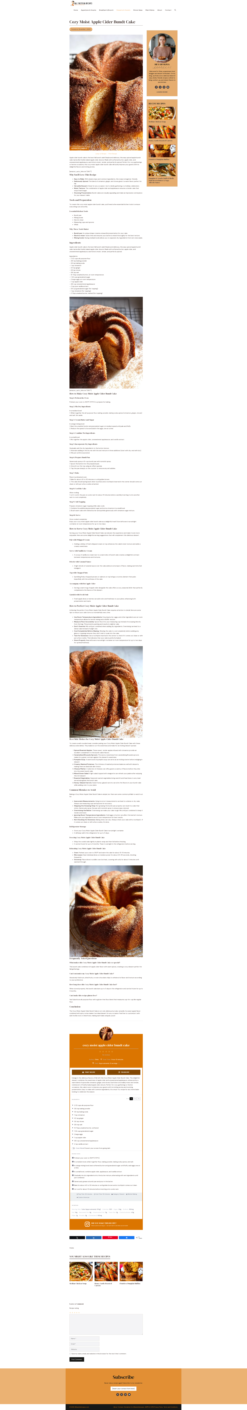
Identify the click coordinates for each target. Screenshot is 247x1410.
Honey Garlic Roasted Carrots (103, 1284)
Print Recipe (113, 154)
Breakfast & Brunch (106, 10)
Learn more (162, 92)
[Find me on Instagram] (164, 87)
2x (135, 1099)
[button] (175, 10)
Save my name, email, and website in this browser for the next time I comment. (98, 1354)
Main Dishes (149, 10)
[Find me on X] (160, 87)
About (159, 10)
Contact (168, 10)
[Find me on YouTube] (167, 87)
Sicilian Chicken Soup (77, 1283)
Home (76, 10)
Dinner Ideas (137, 10)
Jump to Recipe (100, 154)
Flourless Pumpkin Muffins (130, 1283)
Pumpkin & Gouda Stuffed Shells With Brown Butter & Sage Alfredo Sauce (161, 180)
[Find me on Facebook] (156, 87)
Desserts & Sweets (123, 10)
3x (139, 1099)
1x (131, 1099)
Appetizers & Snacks (88, 10)
